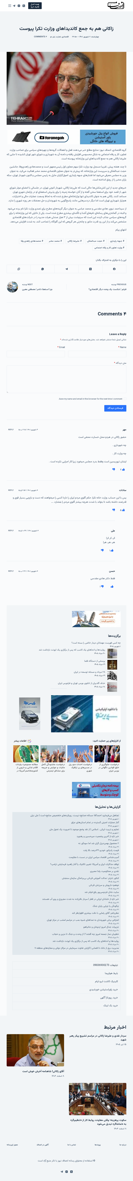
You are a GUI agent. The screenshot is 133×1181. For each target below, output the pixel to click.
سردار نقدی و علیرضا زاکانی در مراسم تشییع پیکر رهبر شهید (97, 1038)
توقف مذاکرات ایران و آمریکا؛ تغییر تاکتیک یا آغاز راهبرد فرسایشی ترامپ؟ (84, 864)
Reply (11, 429)
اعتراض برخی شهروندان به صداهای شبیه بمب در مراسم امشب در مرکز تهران (83, 920)
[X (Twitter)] (24, 6)
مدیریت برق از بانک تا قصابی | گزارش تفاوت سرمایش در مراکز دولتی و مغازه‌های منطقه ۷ (77, 948)
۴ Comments (40, 36)
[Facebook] (114, 269)
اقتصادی (65, 36)
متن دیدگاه (120, 363)
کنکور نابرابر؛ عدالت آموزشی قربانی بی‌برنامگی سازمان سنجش (90, 878)
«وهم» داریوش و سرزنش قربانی (104, 885)
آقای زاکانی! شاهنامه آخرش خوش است (43, 1071)
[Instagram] (19, 6)
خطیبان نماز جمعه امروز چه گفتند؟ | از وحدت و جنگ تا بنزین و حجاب (85, 934)
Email (61, 347)
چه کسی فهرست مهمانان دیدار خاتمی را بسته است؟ (96, 643)
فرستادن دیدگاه (115, 408)
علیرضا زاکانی (74, 241)
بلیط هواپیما (111, 973)
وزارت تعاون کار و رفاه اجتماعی (109, 248)
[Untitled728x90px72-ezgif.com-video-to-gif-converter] (66, 137)
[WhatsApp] (42, 269)
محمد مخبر (55, 241)
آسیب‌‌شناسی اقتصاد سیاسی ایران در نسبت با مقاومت (94, 857)
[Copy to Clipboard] (18, 269)
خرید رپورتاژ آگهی (109, 998)
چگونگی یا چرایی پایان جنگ (106, 906)
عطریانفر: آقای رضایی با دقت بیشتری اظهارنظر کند (95, 913)
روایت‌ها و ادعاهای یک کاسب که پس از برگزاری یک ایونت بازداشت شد (72, 650)
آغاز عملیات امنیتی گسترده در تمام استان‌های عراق (95, 822)
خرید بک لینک (110, 1006)
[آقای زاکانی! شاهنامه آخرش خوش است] (35, 1050)
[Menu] (9, 5)
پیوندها (98, 1145)
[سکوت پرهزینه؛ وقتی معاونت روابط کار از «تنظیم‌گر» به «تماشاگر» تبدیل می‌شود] (97, 1099)
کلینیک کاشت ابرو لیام (106, 982)
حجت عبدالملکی (96, 241)
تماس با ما (71, 1145)
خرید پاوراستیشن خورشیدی (103, 990)
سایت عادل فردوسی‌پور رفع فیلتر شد (102, 892)
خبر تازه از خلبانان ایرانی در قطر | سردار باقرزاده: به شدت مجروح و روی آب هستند (80, 899)
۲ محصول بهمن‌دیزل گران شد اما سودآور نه (98, 843)
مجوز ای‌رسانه (12, 1145)
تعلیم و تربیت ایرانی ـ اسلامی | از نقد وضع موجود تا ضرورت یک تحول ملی (84, 829)
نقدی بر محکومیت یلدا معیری (104, 871)
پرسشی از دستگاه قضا (94, 661)
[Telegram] (14, 6)
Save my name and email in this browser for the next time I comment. (90, 399)
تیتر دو (52, 36)
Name (122, 347)
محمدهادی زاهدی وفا (32, 241)
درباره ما (123, 1145)
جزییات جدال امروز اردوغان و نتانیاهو (101, 927)
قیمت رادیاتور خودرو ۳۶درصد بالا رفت (101, 850)
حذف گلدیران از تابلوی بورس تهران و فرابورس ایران (81, 683)
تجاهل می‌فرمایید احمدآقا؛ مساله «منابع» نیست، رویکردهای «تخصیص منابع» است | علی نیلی (74, 815)
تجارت (58, 36)
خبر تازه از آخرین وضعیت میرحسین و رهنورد (98, 836)
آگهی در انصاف (43, 1145)
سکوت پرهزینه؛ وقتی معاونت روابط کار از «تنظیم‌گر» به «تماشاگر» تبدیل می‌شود (98, 1122)
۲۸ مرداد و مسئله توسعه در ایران (89, 672)
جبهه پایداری (117, 241)
